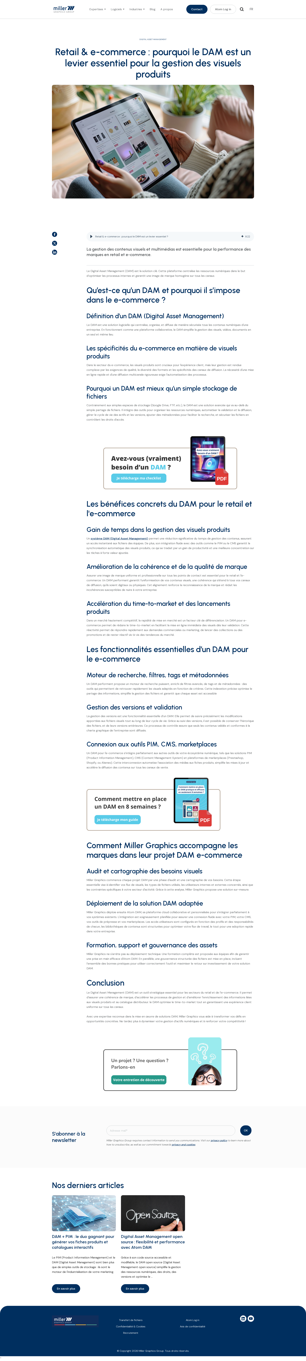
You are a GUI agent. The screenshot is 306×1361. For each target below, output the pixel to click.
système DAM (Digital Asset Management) (119, 538)
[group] (170, 236)
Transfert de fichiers (130, 1320)
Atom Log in (192, 1320)
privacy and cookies (183, 1144)
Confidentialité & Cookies (130, 1326)
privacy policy (219, 1140)
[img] (242, 236)
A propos (166, 9)
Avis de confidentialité (192, 1326)
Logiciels (116, 9)
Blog (152, 9)
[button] (91, 236)
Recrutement (130, 1333)
